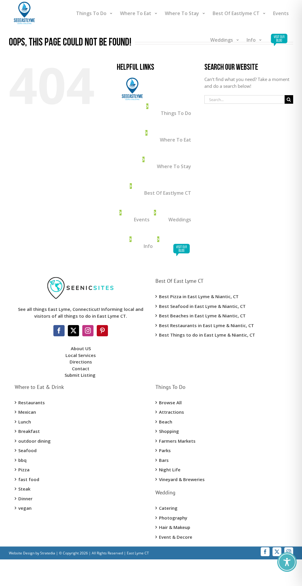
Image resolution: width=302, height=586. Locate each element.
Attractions (171, 412)
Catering (168, 508)
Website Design (22, 553)
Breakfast (29, 431)
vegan (25, 508)
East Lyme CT (137, 553)
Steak (24, 489)
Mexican (27, 412)
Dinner (25, 498)
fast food (28, 479)
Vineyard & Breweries (182, 479)
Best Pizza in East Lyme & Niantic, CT (199, 296)
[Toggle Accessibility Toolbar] (287, 562)
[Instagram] (87, 330)
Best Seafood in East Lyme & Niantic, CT (202, 306)
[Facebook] (59, 330)
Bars (164, 460)
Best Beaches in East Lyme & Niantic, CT (202, 316)
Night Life (169, 470)
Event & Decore (175, 537)
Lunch (24, 422)
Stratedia (47, 553)
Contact (80, 368)
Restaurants (31, 402)
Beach (165, 422)
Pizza (23, 470)
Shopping (169, 431)
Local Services (80, 355)
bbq (22, 460)
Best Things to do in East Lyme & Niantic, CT (207, 335)
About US (81, 348)
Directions (81, 362)
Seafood (27, 450)
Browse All (170, 402)
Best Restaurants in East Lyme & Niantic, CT (206, 325)
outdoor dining (34, 441)
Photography (173, 518)
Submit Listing (81, 375)
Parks (165, 450)
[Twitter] (73, 330)
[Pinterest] (102, 330)
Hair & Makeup (174, 527)
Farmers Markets (177, 441)
